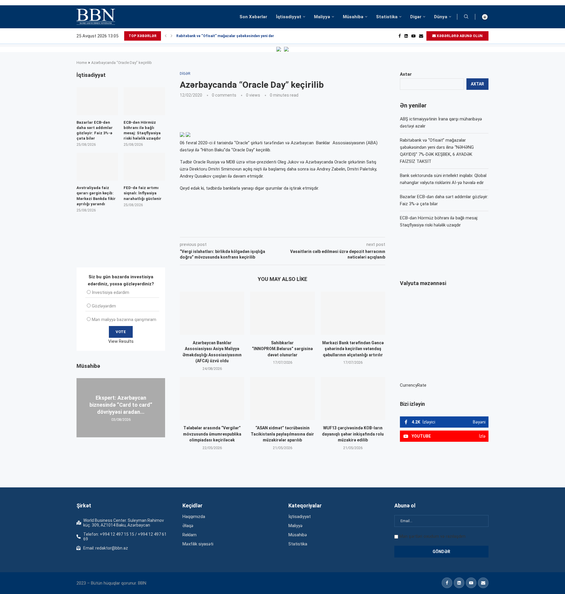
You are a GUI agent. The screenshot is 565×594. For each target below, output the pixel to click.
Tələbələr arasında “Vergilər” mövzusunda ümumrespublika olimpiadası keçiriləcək (212, 434)
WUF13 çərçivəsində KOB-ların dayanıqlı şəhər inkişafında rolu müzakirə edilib (353, 434)
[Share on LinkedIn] (259, 229)
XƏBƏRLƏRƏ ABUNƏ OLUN (459, 36)
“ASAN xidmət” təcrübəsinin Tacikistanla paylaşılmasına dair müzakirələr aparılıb (282, 434)
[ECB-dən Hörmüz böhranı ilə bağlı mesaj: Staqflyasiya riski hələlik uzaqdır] (144, 101)
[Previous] (165, 36)
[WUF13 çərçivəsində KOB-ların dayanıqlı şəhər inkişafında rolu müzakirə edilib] (353, 398)
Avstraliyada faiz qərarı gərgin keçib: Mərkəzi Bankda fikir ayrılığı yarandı (96, 196)
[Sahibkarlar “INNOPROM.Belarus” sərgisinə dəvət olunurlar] (282, 313)
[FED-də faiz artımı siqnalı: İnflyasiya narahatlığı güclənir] (144, 167)
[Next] (171, 36)
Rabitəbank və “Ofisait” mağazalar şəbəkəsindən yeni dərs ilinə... (231, 36)
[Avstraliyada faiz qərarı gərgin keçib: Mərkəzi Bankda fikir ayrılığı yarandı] (97, 167)
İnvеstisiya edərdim (110, 292)
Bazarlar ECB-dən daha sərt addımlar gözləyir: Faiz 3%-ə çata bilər (95, 130)
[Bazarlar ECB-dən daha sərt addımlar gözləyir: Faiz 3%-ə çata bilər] (97, 101)
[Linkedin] (406, 36)
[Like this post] (219, 229)
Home (82, 62)
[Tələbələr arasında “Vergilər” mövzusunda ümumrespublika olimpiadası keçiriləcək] (212, 398)
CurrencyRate (413, 385)
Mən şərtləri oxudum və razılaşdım (432, 536)
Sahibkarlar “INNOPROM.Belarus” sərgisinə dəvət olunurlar (282, 348)
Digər (415, 16)
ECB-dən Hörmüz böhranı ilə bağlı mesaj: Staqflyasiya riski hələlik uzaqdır (142, 130)
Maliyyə (322, 16)
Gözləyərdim (104, 306)
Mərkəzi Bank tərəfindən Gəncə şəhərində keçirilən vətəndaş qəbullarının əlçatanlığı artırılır (353, 348)
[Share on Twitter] (245, 229)
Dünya (440, 16)
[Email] (421, 36)
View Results (121, 341)
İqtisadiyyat (288, 16)
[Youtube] (413, 36)
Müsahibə (353, 16)
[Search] (466, 16)
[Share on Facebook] (232, 229)
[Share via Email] (312, 229)
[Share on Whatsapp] (285, 229)
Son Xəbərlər (253, 16)
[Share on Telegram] (298, 229)
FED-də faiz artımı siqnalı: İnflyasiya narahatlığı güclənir (143, 193)
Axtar (406, 74)
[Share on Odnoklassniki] (272, 229)
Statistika (387, 16)
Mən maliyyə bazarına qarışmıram (124, 319)
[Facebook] (399, 36)
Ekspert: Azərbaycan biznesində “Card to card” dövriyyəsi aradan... (120, 404)
